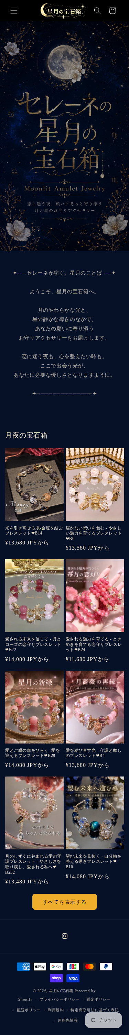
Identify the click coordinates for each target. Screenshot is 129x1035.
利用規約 (56, 1010)
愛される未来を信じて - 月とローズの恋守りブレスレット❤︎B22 (33, 644)
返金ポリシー (99, 999)
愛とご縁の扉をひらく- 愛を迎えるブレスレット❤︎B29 (32, 753)
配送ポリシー (29, 1010)
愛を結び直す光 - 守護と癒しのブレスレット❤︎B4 (94, 753)
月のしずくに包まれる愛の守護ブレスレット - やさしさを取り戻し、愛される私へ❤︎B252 (33, 864)
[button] (13, 10)
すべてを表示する (65, 902)
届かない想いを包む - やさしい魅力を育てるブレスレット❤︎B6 (94, 533)
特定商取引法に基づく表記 (95, 1010)
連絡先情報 (68, 1020)
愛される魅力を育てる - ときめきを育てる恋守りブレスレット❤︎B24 (94, 644)
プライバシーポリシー (60, 999)
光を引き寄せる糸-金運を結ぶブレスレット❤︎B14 (34, 531)
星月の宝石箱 (61, 991)
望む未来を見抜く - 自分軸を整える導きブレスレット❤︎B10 (94, 861)
